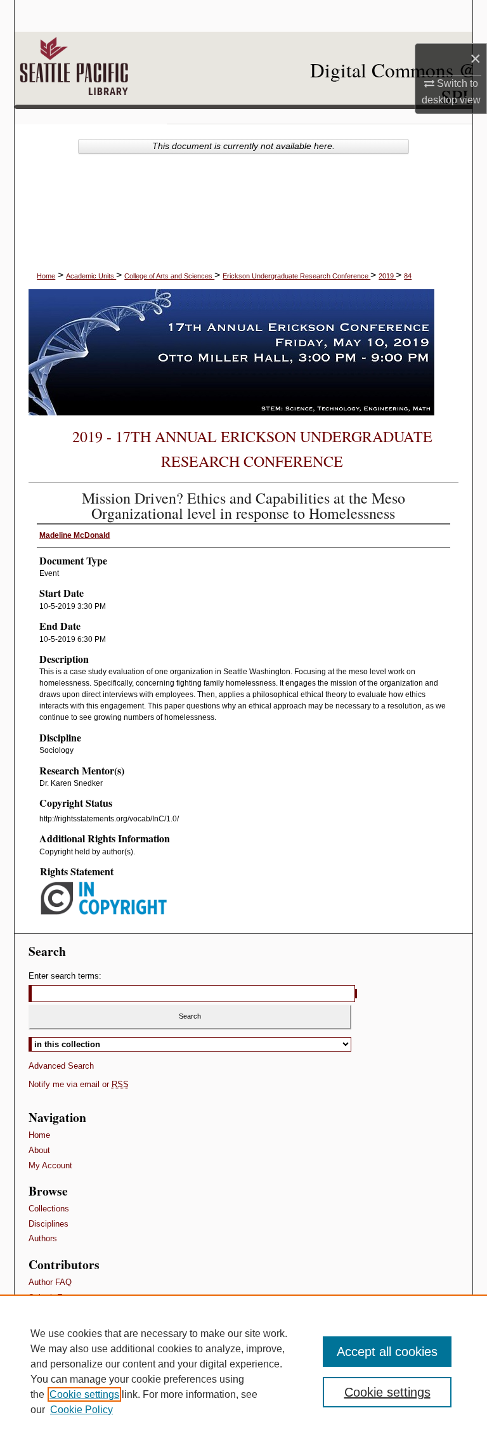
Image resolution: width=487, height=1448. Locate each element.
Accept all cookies (387, 1352)
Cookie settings (84, 1394)
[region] (243, 1371)
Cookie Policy (81, 1409)
